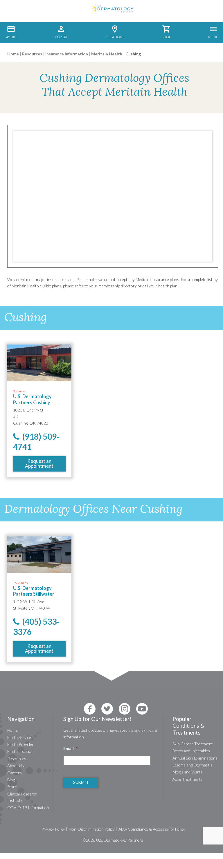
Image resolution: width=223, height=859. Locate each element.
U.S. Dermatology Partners (119, 840)
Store (12, 786)
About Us (15, 765)
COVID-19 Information (28, 807)
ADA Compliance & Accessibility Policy (151, 829)
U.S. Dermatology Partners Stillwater (33, 591)
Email (70, 748)
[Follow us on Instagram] (124, 709)
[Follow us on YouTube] (142, 709)
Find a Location (20, 751)
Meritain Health (106, 53)
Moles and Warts (187, 771)
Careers (14, 772)
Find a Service (19, 737)
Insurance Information (66, 53)
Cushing (133, 53)
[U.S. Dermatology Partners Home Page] (111, 13)
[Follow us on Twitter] (107, 709)
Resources (32, 53)
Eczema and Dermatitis (192, 764)
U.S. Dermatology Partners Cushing (32, 399)
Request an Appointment (39, 463)
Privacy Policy (53, 829)
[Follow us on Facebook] (89, 709)
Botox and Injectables (191, 750)
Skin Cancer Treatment (192, 743)
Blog (11, 779)
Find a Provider (20, 744)
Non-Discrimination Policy (92, 829)
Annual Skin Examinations (194, 757)
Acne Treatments (187, 779)
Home (13, 53)
